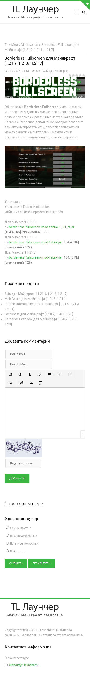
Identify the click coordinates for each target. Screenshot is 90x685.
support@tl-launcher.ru (23, 665)
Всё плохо (16, 551)
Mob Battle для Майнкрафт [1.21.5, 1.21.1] (36, 299)
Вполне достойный (23, 535)
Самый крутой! (20, 528)
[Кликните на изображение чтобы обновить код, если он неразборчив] (23, 456)
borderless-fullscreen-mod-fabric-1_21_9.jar (41, 227)
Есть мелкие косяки (23, 543)
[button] (10, 374)
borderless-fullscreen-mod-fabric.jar (35, 242)
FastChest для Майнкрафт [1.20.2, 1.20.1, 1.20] (39, 314)
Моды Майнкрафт (57, 71)
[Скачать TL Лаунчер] (35, 12)
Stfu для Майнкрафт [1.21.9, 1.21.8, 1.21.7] (36, 294)
